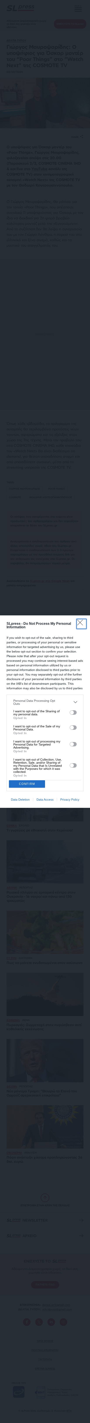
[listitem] (45, 702)
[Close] (81, 624)
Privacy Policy (69, 799)
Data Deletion (20, 799)
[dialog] (45, 711)
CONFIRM (27, 784)
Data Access (45, 799)
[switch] (73, 712)
